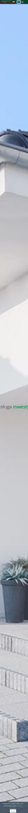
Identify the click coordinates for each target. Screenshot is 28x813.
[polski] (13, 1)
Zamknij (13, 811)
